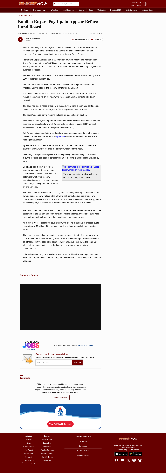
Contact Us (83, 446)
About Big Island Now (83, 436)
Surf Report (29, 450)
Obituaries (101, 10)
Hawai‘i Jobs (28, 453)
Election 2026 (115, 10)
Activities (29, 436)
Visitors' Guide (147, 10)
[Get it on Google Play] (135, 454)
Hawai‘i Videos (28, 446)
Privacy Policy (122, 450)
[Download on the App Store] (121, 454)
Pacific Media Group (134, 445)
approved (60, 136)
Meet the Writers (83, 451)
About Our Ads (134, 450)
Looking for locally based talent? (72, 345)
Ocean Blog (47, 443)
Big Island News (39, 10)
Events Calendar (47, 453)
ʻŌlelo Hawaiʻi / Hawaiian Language (28, 462)
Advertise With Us (83, 455)
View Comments (60, 397)
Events (81, 10)
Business (47, 436)
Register (138, 5)
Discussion (28, 439)
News (29, 443)
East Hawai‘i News (25, 15)
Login (132, 5)
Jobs (91, 10)
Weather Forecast (47, 450)
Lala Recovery (68, 10)
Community (29, 457)
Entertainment (131, 10)
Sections (24, 10)
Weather (54, 10)
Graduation (47, 460)
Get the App (83, 441)
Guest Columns (47, 457)
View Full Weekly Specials (60, 424)
